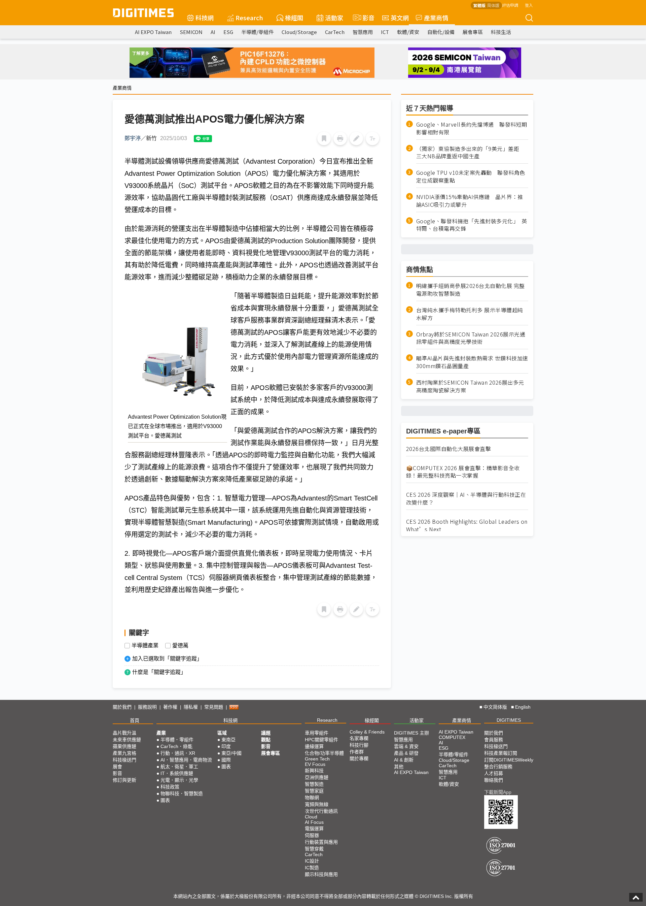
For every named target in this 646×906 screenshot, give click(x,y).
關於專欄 (359, 758)
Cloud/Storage (299, 31)
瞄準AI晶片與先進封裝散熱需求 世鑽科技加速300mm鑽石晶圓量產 (472, 362)
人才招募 (493, 773)
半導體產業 (145, 645)
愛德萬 (180, 645)
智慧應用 (363, 31)
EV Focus (315, 764)
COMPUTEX (452, 737)
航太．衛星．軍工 (179, 766)
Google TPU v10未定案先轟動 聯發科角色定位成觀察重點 (470, 176)
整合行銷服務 (498, 766)
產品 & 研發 (406, 753)
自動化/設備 (441, 31)
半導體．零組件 (176, 739)
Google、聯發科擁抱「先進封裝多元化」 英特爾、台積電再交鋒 (471, 225)
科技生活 (501, 31)
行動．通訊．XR (177, 753)
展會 (117, 766)
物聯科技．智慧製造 (181, 793)
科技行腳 (359, 745)
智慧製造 (314, 784)
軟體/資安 (408, 31)
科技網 (204, 17)
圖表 (165, 800)
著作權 (170, 707)
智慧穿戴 (314, 848)
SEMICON (191, 31)
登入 (529, 5)
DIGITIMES (509, 720)
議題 (266, 733)
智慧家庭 (314, 791)
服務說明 (147, 707)
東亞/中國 (231, 753)
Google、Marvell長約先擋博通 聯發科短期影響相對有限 (471, 128)
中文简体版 (495, 707)
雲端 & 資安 (406, 746)
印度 (226, 746)
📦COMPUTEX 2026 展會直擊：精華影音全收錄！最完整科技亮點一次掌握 (463, 472)
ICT (385, 31)
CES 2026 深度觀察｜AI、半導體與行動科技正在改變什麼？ (466, 498)
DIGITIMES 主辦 (411, 733)
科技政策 (169, 786)
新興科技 (314, 770)
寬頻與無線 (316, 804)
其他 (398, 766)
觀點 (266, 739)
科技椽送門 (124, 760)
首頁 (134, 720)
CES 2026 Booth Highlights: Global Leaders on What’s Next (467, 525)
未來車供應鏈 (127, 739)
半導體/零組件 (257, 31)
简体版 (493, 5)
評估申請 (510, 5)
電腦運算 (314, 828)
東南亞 (228, 739)
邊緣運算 (314, 746)
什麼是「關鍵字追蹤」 (159, 672)
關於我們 (122, 707)
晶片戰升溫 (124, 733)
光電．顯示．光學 (179, 780)
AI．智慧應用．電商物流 (186, 760)
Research (249, 17)
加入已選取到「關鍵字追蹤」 (167, 658)
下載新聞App (497, 792)
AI (213, 31)
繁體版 (479, 5)
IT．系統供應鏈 (176, 773)
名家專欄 (359, 738)
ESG (228, 31)
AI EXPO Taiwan (153, 31)
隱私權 (191, 707)
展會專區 (473, 31)
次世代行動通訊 (321, 811)
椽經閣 (294, 17)
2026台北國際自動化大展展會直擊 (448, 449)
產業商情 (436, 17)
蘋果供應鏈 (124, 746)
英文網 (400, 17)
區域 (222, 733)
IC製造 (312, 867)
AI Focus (314, 822)
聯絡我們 (493, 780)
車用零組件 (316, 733)
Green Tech (317, 759)
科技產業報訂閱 (500, 753)
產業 (161, 733)
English (523, 707)
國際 (226, 760)
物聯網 (312, 797)
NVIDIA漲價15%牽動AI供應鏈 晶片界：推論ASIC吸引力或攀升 (469, 200)
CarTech (335, 31)
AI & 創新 (404, 760)
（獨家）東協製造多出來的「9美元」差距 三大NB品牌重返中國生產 (470, 152)
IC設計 (312, 861)
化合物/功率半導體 (324, 753)
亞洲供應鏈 (316, 777)
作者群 (357, 751)
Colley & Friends (367, 732)
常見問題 (213, 707)
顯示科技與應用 (321, 874)
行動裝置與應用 (321, 842)
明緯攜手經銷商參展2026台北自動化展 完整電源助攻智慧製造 (470, 289)
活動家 (334, 17)
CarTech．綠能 (176, 746)
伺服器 (312, 835)
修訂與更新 (124, 780)
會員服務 (493, 739)
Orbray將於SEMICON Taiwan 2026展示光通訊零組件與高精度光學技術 (471, 338)
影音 (365, 17)
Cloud (311, 816)
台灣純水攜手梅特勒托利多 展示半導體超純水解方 (469, 314)
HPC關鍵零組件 (321, 739)
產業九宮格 (124, 753)
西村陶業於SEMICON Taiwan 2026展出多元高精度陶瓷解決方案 (470, 386)
